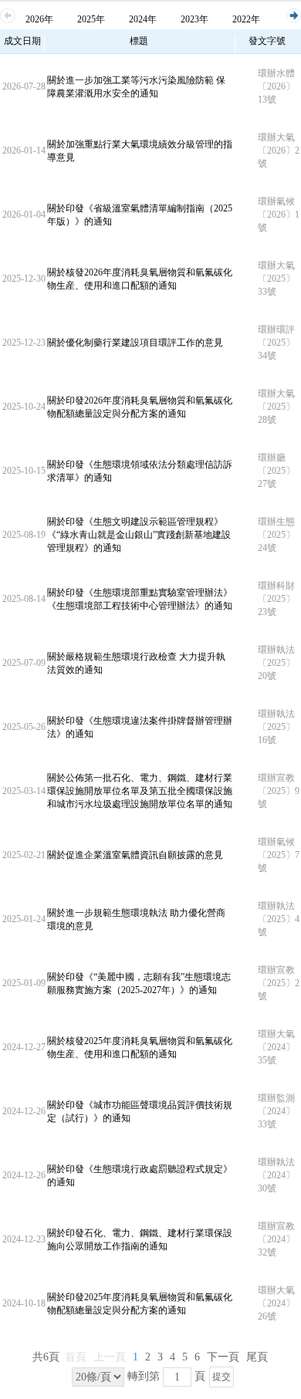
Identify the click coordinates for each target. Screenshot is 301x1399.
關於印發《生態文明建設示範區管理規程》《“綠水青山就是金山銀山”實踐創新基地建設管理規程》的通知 (139, 534)
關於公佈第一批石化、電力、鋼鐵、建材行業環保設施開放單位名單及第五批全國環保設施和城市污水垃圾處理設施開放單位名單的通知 (139, 790)
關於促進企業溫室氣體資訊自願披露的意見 (135, 855)
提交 (221, 1376)
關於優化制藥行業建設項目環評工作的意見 (135, 342)
